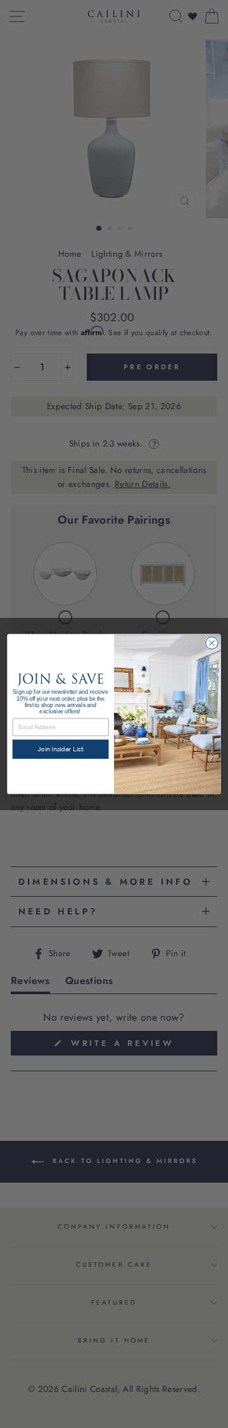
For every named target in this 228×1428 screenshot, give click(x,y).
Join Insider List (60, 749)
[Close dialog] (212, 643)
